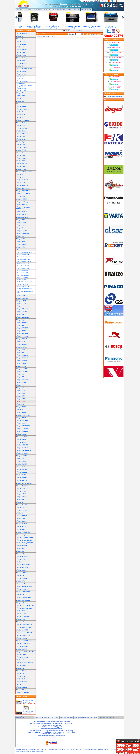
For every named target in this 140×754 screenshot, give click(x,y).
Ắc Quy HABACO (22, 185)
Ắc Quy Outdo (21, 139)
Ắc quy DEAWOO (22, 428)
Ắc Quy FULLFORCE (23, 643)
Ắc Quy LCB (20, 660)
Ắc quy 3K (20, 93)
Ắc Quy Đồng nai (22, 33)
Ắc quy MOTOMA (22, 333)
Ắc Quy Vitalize (21, 55)
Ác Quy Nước (21, 79)
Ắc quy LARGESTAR (23, 600)
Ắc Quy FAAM (21, 613)
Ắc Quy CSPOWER (22, 676)
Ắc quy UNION (21, 303)
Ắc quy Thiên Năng (22, 360)
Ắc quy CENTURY (22, 371)
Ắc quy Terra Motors (23, 379)
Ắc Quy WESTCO (22, 486)
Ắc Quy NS (20, 112)
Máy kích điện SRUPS (23, 266)
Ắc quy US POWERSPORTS (25, 652)
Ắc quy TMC (21, 239)
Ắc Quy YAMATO (22, 524)
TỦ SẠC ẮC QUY (22, 279)
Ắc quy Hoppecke (22, 320)
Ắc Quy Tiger (21, 142)
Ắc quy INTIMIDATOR (24, 450)
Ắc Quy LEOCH (21, 488)
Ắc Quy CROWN (22, 611)
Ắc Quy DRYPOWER (23, 567)
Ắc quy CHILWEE (22, 230)
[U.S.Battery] (113, 191)
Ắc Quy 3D (20, 117)
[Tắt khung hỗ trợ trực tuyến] (139, 740)
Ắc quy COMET (21, 295)
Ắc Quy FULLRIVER (23, 532)
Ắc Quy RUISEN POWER (24, 608)
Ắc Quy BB (20, 174)
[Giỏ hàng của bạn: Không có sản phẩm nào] (105, 96)
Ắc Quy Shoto (21, 155)
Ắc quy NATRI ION (23, 692)
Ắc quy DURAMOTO (23, 193)
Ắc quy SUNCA (21, 331)
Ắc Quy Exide (21, 52)
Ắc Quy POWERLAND (24, 505)
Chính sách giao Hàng (73, 9)
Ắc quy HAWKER (22, 390)
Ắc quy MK (20, 325)
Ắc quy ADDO (21, 350)
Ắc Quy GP (20, 66)
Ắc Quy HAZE (21, 123)
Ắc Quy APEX (21, 507)
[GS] (113, 304)
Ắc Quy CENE (21, 161)
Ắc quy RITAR (21, 301)
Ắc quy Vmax (21, 518)
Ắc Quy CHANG (22, 687)
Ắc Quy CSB (20, 177)
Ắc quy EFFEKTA (22, 496)
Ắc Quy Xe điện (21, 88)
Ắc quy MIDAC (21, 418)
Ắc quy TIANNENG (23, 233)
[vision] (113, 377)
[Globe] (113, 237)
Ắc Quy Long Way (22, 535)
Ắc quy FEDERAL (22, 322)
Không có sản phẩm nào (114, 96)
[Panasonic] (113, 206)
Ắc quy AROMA (22, 461)
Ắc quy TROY (21, 374)
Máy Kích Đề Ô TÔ (22, 284)
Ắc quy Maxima (21, 241)
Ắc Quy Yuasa (21, 125)
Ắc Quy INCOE (21, 106)
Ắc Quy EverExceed (22, 679)
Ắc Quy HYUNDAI (22, 545)
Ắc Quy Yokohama (22, 134)
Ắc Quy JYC (20, 673)
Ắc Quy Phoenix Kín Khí (24, 81)
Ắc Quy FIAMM (21, 150)
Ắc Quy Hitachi (21, 131)
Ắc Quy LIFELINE (22, 445)
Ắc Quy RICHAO (22, 516)
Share (79, 30)
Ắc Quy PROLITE (22, 681)
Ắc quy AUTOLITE (22, 328)
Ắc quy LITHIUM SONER (24, 597)
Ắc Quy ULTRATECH (23, 467)
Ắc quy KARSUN (22, 369)
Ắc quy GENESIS (22, 222)
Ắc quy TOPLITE (22, 199)
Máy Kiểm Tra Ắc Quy (23, 286)
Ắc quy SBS (20, 352)
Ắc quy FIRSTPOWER (23, 191)
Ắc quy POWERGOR (23, 220)
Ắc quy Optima (21, 244)
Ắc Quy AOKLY (21, 575)
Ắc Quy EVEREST (22, 657)
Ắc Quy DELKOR (22, 63)
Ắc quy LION (21, 341)
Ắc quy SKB (20, 377)
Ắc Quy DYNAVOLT (23, 556)
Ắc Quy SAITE (21, 584)
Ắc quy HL (20, 228)
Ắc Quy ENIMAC (22, 128)
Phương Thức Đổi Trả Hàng (50, 717)
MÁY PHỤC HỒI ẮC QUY (24, 282)
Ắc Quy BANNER (22, 649)
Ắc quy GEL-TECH (22, 423)
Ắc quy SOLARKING (23, 426)
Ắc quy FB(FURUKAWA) (24, 483)
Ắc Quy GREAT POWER (24, 172)
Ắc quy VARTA (21, 214)
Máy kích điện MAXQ (23, 273)
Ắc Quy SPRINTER (23, 573)
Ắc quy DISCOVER (23, 510)
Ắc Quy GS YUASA (23, 646)
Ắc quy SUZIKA (22, 407)
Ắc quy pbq (20, 551)
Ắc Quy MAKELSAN (23, 665)
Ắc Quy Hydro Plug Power (24, 627)
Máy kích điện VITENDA (24, 261)
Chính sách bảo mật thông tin (83, 717)
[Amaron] (113, 176)
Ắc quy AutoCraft (22, 347)
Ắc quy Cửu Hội (21, 363)
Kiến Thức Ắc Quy (29, 9)
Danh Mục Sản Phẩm (66, 717)
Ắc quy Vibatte (21, 158)
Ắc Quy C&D (21, 136)
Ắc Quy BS (20, 513)
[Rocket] (113, 252)
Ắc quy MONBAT (22, 412)
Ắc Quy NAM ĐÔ (22, 464)
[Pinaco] (113, 291)
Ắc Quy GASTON (22, 469)
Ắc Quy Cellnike (21, 654)
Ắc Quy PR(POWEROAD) (24, 69)
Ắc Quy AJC (20, 594)
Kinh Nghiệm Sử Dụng (58, 9)
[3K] (113, 146)
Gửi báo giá (97, 34)
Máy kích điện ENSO (22, 270)
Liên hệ (89, 9)
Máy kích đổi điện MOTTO (24, 252)
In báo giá (87, 34)
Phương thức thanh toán (43, 9)
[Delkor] (113, 328)
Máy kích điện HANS (23, 268)
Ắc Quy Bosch (21, 60)
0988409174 (113, 35)
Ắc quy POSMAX (22, 339)
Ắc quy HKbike (21, 382)
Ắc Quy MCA (21, 114)
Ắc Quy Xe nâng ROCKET (24, 540)
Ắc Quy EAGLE (21, 570)
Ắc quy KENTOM (22, 311)
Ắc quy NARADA (22, 306)
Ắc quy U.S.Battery (22, 202)
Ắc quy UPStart (21, 603)
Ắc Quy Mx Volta (22, 163)
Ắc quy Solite (21, 95)
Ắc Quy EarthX (21, 475)
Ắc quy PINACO (22, 211)
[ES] (113, 316)
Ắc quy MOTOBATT (23, 188)
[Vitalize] (113, 279)
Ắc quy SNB (20, 499)
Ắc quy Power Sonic (22, 204)
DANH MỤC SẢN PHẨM (23, 30)
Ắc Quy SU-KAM (22, 578)
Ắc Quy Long (21, 166)
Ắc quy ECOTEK (22, 456)
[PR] (113, 340)
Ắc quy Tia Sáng (22, 74)
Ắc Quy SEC (20, 562)
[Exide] (113, 131)
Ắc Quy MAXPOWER (23, 415)
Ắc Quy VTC (21, 684)
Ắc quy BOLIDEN (22, 355)
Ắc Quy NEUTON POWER (25, 662)
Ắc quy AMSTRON (22, 217)
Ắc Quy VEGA (21, 409)
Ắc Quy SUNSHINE (23, 120)
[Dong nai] (113, 116)
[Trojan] (113, 267)
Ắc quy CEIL (21, 247)
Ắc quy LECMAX (22, 399)
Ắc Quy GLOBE (21, 182)
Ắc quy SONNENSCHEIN (24, 586)
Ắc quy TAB (20, 314)
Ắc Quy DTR (21, 581)
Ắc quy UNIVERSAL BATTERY (23, 208)
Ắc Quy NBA (21, 529)
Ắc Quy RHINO (21, 439)
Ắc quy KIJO (21, 396)
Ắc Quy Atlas (21, 41)
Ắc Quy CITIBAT (22, 437)
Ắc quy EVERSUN (22, 83)
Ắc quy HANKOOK (22, 358)
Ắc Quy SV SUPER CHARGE (25, 641)
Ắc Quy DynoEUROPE (23, 565)
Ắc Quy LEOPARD (22, 630)
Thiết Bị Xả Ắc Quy (22, 277)
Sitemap (83, 9)
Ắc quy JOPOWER (22, 298)
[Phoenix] (113, 161)
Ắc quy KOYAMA (22, 453)
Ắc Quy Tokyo (21, 144)
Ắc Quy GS (20, 36)
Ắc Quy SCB (20, 47)
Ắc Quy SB (20, 104)
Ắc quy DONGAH (22, 225)
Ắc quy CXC (20, 385)
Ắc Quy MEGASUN (23, 434)
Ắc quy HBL (20, 236)
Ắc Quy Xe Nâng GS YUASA (25, 543)
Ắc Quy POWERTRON (24, 635)
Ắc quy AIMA (21, 404)
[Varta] (113, 222)
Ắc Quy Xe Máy (21, 90)
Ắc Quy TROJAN (22, 147)
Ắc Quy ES (20, 98)
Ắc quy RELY (21, 401)
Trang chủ (20, 9)
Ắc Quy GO (20, 554)
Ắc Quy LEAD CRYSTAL (24, 633)
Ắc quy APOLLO (22, 393)
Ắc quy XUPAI (21, 366)
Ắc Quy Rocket (21, 71)
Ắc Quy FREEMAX (22, 491)
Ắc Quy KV (20, 502)
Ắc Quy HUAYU (22, 671)
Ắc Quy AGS (20, 622)
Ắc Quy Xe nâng (21, 58)
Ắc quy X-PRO (21, 494)
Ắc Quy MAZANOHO (23, 592)
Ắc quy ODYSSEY (22, 448)
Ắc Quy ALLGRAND (23, 616)
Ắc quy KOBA (21, 458)
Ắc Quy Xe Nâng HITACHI (25, 537)
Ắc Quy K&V (21, 101)
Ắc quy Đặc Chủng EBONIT (24, 86)
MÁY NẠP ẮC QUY (23, 275)
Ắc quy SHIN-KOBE (23, 317)
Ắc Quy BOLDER (22, 480)
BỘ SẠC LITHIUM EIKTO (24, 289)
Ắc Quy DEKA (21, 442)
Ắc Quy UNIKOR (22, 472)
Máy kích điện (21, 250)
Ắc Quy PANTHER (22, 420)
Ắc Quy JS (20, 153)
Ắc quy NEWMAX (22, 336)
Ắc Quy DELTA (21, 526)
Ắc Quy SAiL (21, 619)
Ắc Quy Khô (20, 76)
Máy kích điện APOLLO (23, 259)
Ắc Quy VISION (22, 49)
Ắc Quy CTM (21, 559)
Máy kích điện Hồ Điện (23, 263)
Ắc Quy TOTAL (21, 169)
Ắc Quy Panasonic (22, 39)
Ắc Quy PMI (20, 668)
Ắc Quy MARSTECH (23, 589)
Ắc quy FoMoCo (21, 521)
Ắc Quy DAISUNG (22, 180)
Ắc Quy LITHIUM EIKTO (24, 624)
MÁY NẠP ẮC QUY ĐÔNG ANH (25, 292)
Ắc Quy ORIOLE (22, 477)
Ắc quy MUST (21, 548)
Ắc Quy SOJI (21, 196)
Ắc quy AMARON (22, 309)
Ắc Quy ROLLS (21, 690)
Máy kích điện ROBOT (23, 254)
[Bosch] (113, 352)
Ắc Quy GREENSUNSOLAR (25, 605)
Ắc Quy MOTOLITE (23, 109)
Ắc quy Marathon (22, 344)
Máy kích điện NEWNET (23, 257)
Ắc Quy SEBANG (22, 638)
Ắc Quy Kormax (21, 44)
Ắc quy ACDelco (21, 388)
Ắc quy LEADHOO (22, 431)
